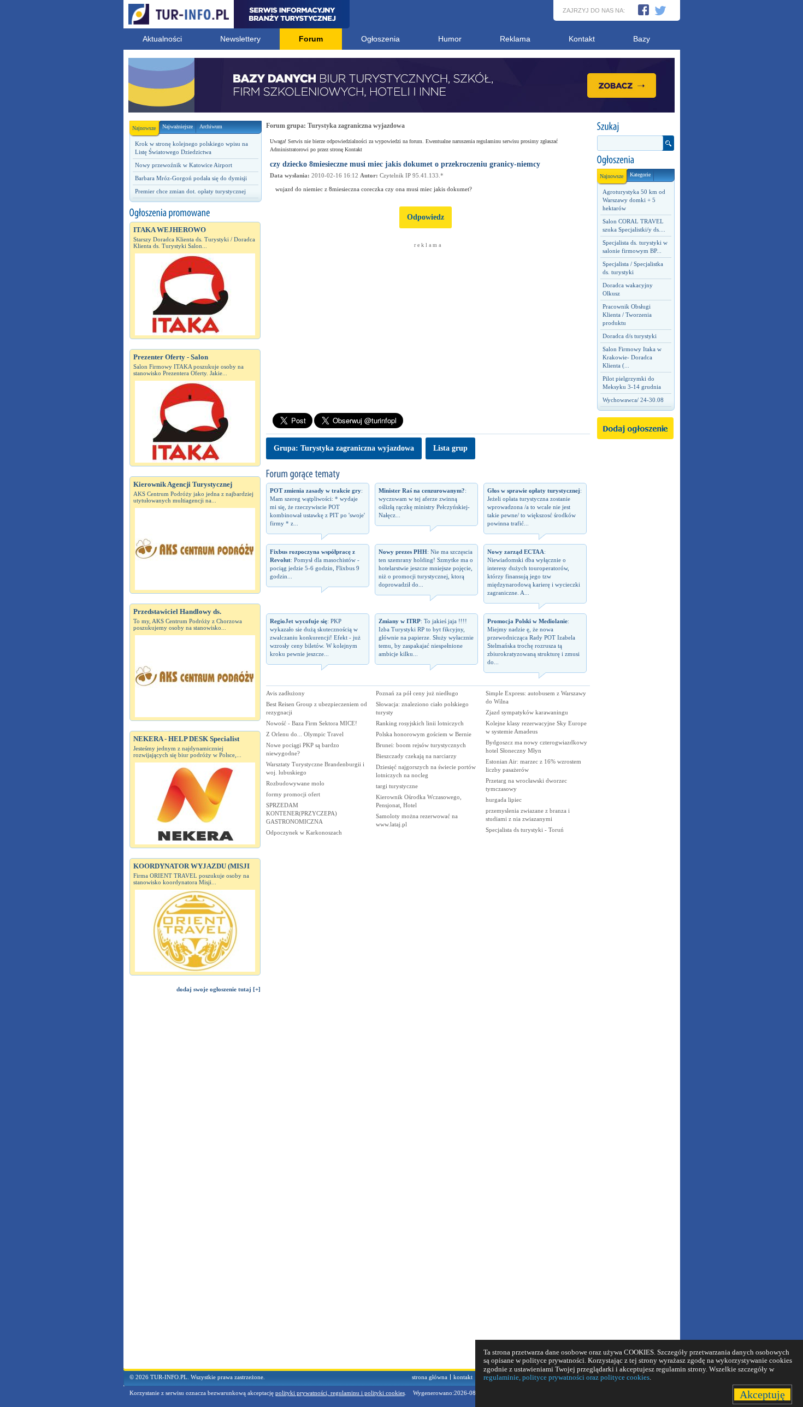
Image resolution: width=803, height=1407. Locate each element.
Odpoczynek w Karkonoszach (304, 832)
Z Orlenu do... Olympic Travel (305, 734)
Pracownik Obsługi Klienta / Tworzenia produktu (627, 314)
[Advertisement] (195, 1186)
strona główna (429, 1377)
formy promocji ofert (293, 794)
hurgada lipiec (504, 799)
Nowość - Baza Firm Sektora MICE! (311, 723)
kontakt (463, 1377)
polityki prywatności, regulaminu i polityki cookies (340, 1393)
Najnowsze (144, 128)
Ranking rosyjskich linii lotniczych (420, 723)
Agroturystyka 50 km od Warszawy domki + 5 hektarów (634, 199)
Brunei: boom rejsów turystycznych (421, 745)
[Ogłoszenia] (635, 160)
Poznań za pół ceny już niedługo (417, 693)
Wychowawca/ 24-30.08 (633, 400)
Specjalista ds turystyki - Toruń (525, 829)
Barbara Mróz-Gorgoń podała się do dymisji (191, 178)
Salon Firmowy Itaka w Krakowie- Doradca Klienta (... (632, 357)
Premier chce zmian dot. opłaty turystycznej (190, 191)
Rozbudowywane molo (295, 783)
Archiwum (210, 126)
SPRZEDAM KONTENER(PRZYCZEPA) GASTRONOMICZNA (301, 813)
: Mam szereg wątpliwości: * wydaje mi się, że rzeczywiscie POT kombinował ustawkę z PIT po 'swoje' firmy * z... (317, 507)
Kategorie (640, 175)
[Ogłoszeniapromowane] (195, 213)
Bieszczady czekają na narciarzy (416, 756)
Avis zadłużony (285, 693)
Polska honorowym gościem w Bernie (423, 734)
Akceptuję (762, 1394)
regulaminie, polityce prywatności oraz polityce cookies (566, 1377)
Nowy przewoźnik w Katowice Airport (183, 165)
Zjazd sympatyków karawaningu (527, 712)
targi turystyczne (397, 786)
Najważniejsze (177, 126)
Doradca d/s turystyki (630, 336)
